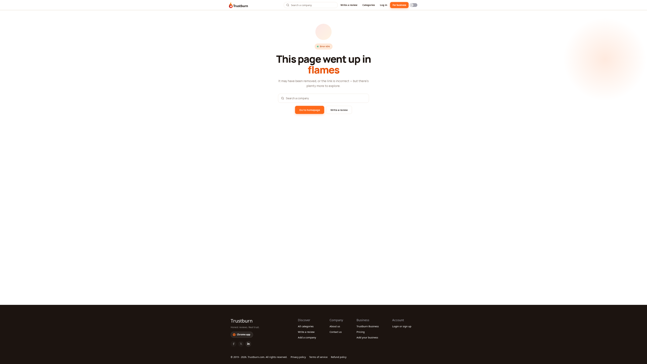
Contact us (336, 331)
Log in (383, 5)
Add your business (367, 337)
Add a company (307, 337)
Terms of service (318, 357)
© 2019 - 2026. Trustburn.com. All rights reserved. (259, 357)
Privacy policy (298, 357)
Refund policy (338, 357)
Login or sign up (401, 326)
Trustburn (242, 320)
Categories (368, 5)
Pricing (361, 331)
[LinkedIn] (248, 344)
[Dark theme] (413, 5)
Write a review (349, 5)
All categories (306, 326)
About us (335, 326)
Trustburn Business (368, 326)
